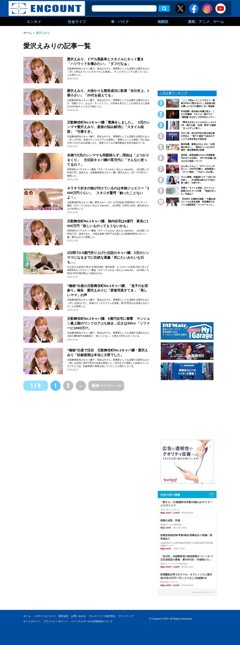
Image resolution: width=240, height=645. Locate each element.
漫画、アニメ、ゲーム (206, 21)
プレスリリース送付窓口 (102, 616)
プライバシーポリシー (55, 621)
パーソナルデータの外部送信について (92, 621)
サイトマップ (126, 616)
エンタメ (34, 21)
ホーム (27, 616)
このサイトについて (45, 616)
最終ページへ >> (106, 385)
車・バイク (120, 21)
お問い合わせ (78, 616)
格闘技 (163, 21)
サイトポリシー (32, 621)
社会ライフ (77, 21)
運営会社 (63, 616)
